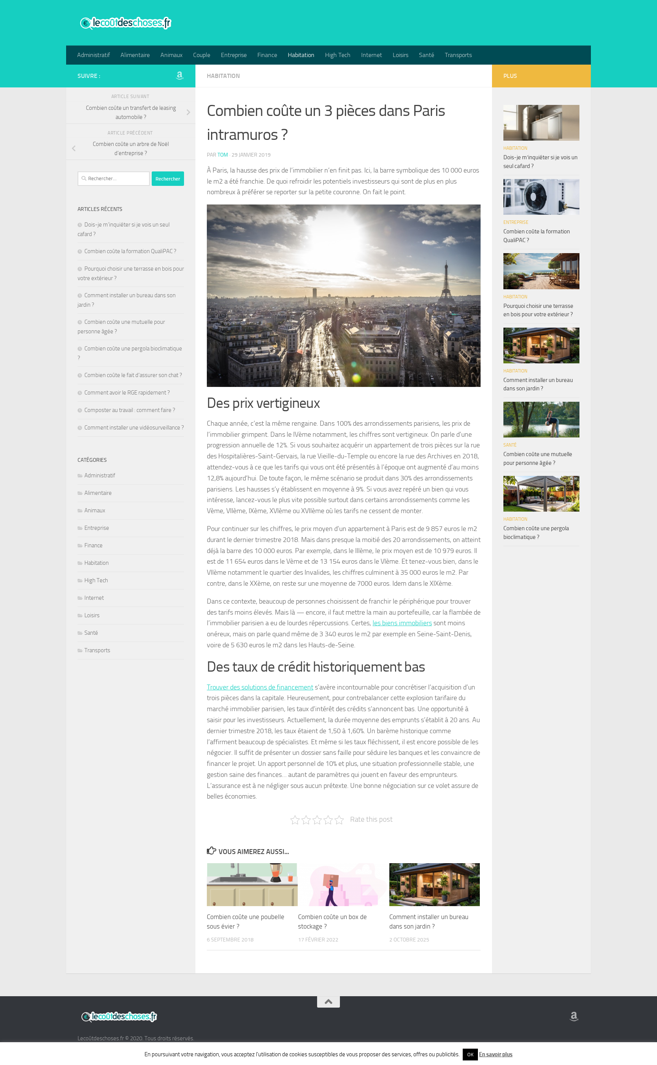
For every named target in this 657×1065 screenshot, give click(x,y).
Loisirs (400, 55)
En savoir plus (496, 1054)
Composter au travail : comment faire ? (129, 410)
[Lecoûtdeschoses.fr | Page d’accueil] (125, 22)
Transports (458, 55)
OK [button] (470, 1054)
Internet (371, 55)
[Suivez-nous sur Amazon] (179, 75)
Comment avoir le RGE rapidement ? (127, 392)
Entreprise (234, 55)
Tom (222, 155)
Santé (426, 55)
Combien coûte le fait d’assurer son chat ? (133, 375)
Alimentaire (135, 55)
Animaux (171, 55)
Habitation (301, 55)
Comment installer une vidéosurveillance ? (134, 427)
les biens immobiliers (402, 623)
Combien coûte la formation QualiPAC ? (130, 251)
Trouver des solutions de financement (260, 687)
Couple (201, 55)
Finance (267, 55)
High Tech (338, 55)
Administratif (93, 55)
